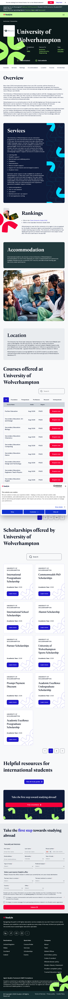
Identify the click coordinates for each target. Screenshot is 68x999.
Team (46, 948)
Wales (5, 948)
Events (26, 955)
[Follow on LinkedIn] (5, 933)
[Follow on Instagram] (22, 933)
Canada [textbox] (27, 859)
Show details (59, 507)
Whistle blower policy (51, 962)
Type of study (8, 863)
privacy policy (30, 894)
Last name (28, 848)
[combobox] (48, 851)
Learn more (13, 594)
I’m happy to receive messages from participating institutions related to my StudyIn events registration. (34, 902)
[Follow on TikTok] (27, 933)
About (46, 944)
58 (56, 517)
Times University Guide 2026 (38, 220)
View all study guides (33, 782)
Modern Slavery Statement (53, 965)
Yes (51, 2)
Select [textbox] (48, 859)
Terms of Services (40, 994)
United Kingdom (8, 944)
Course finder (28, 944)
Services (27, 948)
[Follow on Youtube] (16, 933)
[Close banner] (65, 486)
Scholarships (28, 951)
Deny (12, 512)
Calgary (33, 10)
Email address (8, 856)
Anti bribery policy (50, 955)
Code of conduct (50, 958)
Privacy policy (51, 994)
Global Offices (49, 951)
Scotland (6, 951)
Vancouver (41, 10)
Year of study (50, 856)
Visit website (42, 60)
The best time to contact (11, 878)
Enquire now (56, 411)
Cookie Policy (60, 994)
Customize (33, 512)
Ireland (5, 955)
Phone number (50, 848)
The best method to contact (44, 878)
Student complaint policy (53, 969)
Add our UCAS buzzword (29, 7)
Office (27, 885)
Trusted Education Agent (53, 972)
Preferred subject (40, 863)
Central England (24, 60)
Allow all (55, 512)
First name (7, 848)
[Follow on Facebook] (11, 933)
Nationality (28, 856)
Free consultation (33, 805)
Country (7, 885)
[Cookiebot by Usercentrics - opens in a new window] (54, 486)
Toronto (27, 10)
